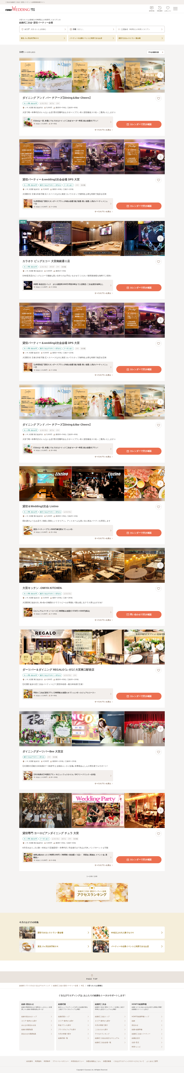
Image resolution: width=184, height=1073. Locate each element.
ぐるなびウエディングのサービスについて (128, 1061)
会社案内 (29, 1061)
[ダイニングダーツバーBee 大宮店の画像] (92, 728)
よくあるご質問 (152, 1061)
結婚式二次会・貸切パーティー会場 (65, 986)
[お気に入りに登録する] (159, 98)
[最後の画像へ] (160, 75)
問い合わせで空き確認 (141, 614)
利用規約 (38, 1061)
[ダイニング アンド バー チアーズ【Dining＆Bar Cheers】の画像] (92, 75)
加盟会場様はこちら (93, 1061)
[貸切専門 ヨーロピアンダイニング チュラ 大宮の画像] (92, 810)
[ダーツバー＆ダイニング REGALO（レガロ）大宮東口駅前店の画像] (92, 647)
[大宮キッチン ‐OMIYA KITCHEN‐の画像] (92, 565)
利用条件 (47, 1061)
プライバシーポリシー (61, 1061)
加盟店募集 (107, 1061)
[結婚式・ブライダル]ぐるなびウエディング (34, 986)
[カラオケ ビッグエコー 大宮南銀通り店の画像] (92, 238)
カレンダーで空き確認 (141, 124)
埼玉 (82, 986)
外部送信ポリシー (77, 1061)
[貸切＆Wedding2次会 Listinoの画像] (92, 483)
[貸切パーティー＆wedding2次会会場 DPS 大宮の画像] (92, 156)
